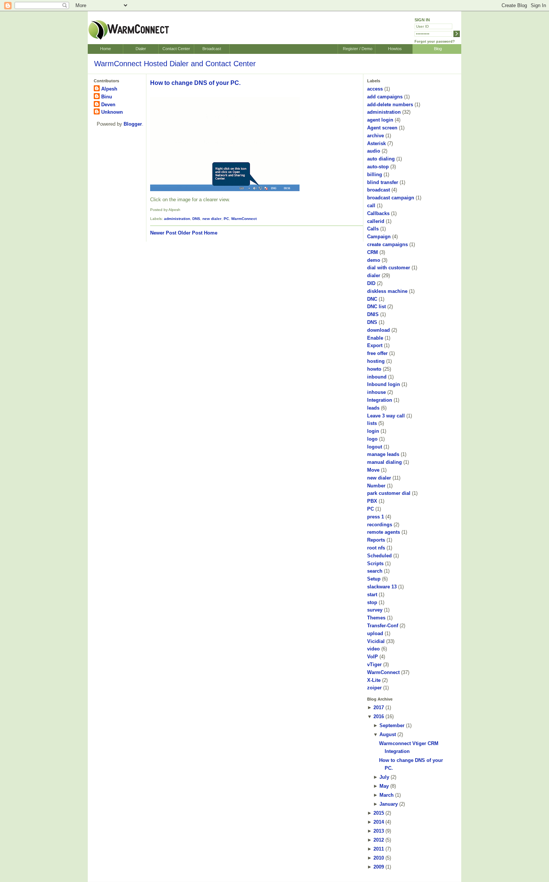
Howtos (395, 48)
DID (371, 283)
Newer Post (163, 233)
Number (376, 486)
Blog (438, 48)
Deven (108, 104)
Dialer (141, 48)
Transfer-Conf (382, 625)
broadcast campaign (390, 197)
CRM (372, 252)
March (386, 795)
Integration (379, 400)
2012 (378, 840)
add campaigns (385, 96)
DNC (372, 299)
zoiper (374, 687)
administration (177, 219)
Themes (376, 618)
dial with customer (388, 267)
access (375, 89)
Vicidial (376, 641)
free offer (377, 353)
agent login (380, 120)
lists (372, 423)
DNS (196, 219)
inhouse (376, 392)
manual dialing (384, 462)
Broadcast (211, 48)
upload (375, 633)
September (391, 725)
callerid (375, 221)
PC (226, 219)
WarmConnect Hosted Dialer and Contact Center (175, 63)
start (372, 594)
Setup (374, 579)
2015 (378, 813)
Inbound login (383, 384)
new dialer (211, 219)
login (373, 431)
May (384, 786)
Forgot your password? (435, 41)
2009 (378, 867)
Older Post (190, 233)
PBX (372, 501)
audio (373, 151)
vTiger (374, 664)
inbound (377, 377)
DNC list (376, 306)
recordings (379, 524)
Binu (106, 96)
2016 (378, 716)
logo (372, 439)
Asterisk (376, 143)
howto (374, 369)
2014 (378, 822)
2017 (378, 707)
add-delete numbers (390, 104)
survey (374, 610)
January (388, 804)
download (378, 330)
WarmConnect (244, 219)
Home (105, 48)
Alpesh (109, 89)
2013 (378, 831)
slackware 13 (382, 586)
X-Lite (374, 680)
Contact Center (176, 48)
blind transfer (382, 182)
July (384, 777)
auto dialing (381, 159)
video (373, 649)
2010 (378, 858)
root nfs (376, 548)
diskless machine (387, 291)
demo (373, 260)
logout (374, 447)
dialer (373, 275)
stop (372, 602)
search (374, 571)
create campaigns (387, 244)
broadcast (378, 190)
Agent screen (382, 128)
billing (374, 174)
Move (373, 470)
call (371, 205)
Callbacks (378, 213)
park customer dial (388, 493)
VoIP (372, 656)
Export (374, 345)
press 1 (375, 517)
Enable (375, 338)
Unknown (112, 112)
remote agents (383, 532)
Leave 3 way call (386, 416)
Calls (373, 229)
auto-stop (378, 166)
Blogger (133, 124)
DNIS (373, 314)
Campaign (379, 236)
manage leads (383, 454)
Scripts (375, 563)
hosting (376, 361)
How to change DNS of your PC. (195, 83)
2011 (378, 849)
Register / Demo (357, 48)
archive (375, 135)
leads (373, 408)
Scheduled (379, 555)
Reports (376, 540)
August (387, 734)
